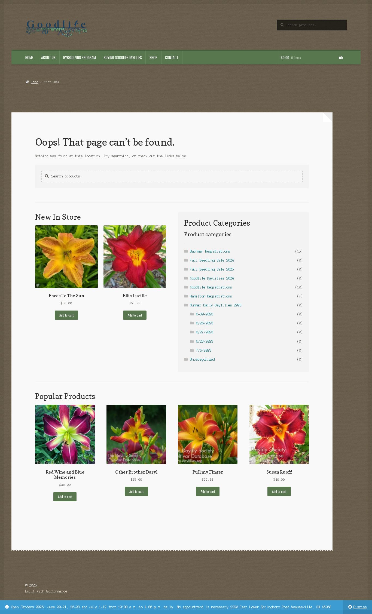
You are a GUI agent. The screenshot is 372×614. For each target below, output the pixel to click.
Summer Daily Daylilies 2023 (216, 305)
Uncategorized (202, 359)
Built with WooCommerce (46, 591)
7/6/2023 (203, 350)
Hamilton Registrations (211, 296)
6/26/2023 (204, 323)
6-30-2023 (204, 314)
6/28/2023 (204, 341)
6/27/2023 (204, 332)
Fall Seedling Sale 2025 (212, 269)
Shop (153, 57)
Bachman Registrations (210, 251)
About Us (48, 57)
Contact (171, 57)
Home (29, 57)
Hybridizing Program (79, 57)
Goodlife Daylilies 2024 (212, 278)
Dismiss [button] (360, 607)
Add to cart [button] (66, 315)
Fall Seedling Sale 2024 (212, 260)
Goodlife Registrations (211, 287)
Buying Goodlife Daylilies (123, 57)
